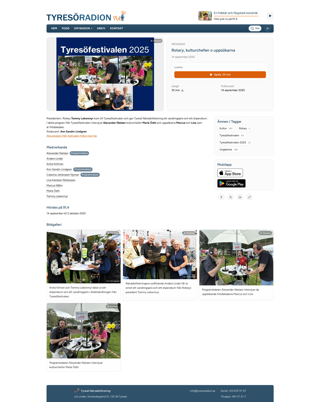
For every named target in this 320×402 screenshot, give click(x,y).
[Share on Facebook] (221, 197)
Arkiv (101, 28)
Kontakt (116, 28)
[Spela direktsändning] (270, 15)
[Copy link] (249, 197)
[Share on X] (230, 197)
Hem (54, 28)
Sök (257, 28)
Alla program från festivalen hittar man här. (72, 135)
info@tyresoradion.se (202, 390)
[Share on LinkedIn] (240, 197)
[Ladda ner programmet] (182, 90)
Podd (65, 28)
